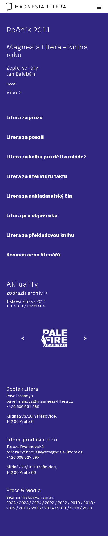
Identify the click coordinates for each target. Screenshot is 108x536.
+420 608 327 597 (22, 457)
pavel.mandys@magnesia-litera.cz (39, 401)
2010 (75, 508)
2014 (49, 508)
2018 (88, 503)
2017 (11, 508)
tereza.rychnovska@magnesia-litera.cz (44, 452)
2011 (62, 508)
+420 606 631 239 (22, 406)
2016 (24, 508)
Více (12, 92)
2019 (76, 503)
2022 (50, 503)
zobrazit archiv (25, 293)
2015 (36, 508)
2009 (87, 508)
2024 (11, 503)
